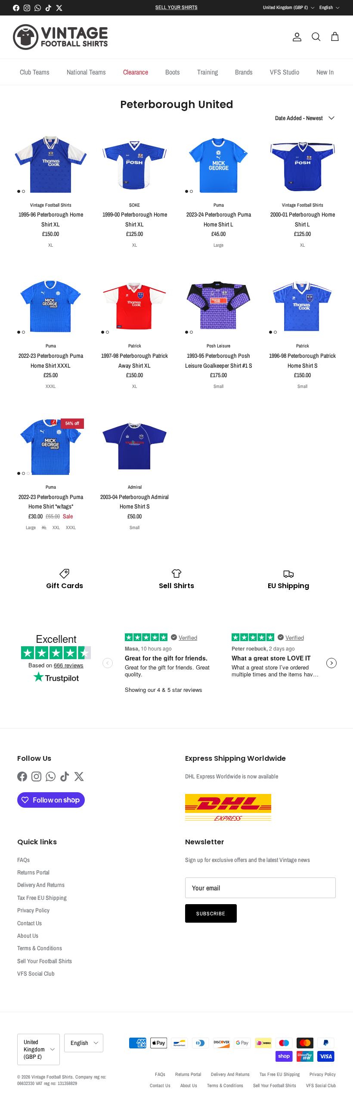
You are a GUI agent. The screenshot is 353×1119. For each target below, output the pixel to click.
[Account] (295, 37)
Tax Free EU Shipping (42, 898)
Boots (172, 72)
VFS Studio (284, 72)
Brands (244, 72)
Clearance (135, 72)
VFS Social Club (36, 973)
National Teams (86, 72)
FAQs (23, 860)
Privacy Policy (33, 910)
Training (207, 72)
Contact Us (29, 923)
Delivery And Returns (41, 885)
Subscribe (211, 913)
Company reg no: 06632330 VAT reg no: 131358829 (61, 1080)
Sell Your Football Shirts (44, 961)
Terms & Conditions (39, 948)
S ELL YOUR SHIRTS (176, 7)
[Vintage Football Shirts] (60, 37)
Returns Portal (33, 872)
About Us (27, 935)
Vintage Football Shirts (52, 1077)
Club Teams (35, 72)
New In (325, 72)
